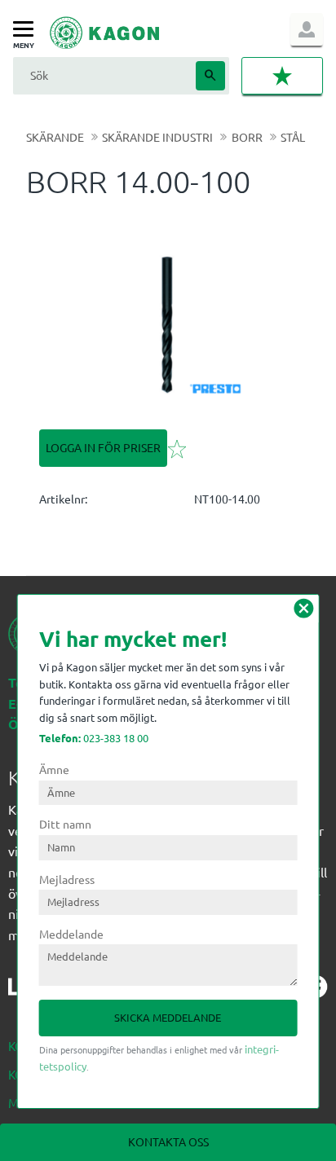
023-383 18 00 (93, 738)
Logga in (306, 29)
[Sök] (210, 75)
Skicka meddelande (167, 1017)
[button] (27, 29)
